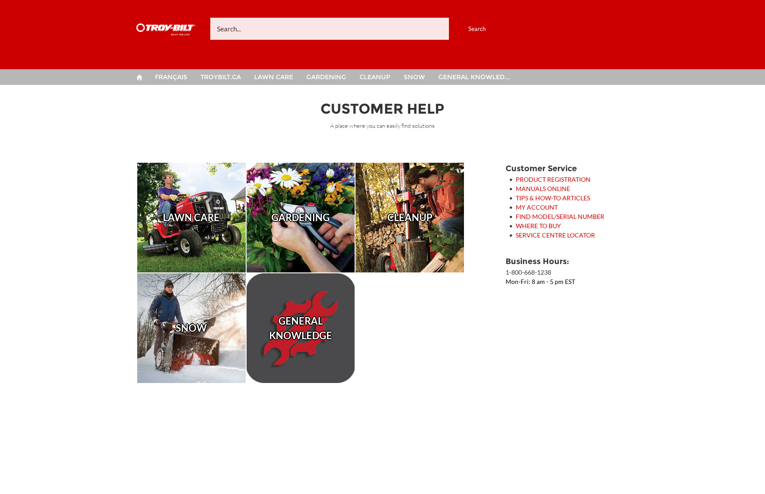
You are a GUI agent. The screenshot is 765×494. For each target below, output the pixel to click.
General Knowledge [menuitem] (476, 77)
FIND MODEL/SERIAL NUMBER (560, 216)
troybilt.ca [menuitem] (221, 77)
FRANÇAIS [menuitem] (171, 77)
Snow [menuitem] (414, 77)
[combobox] (358, 29)
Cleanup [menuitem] (374, 77)
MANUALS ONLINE (543, 188)
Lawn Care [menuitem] (273, 77)
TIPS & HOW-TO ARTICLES (553, 198)
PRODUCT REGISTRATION (553, 179)
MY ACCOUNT (537, 207)
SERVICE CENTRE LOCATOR (555, 235)
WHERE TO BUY (538, 226)
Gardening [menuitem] (326, 77)
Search (477, 28)
